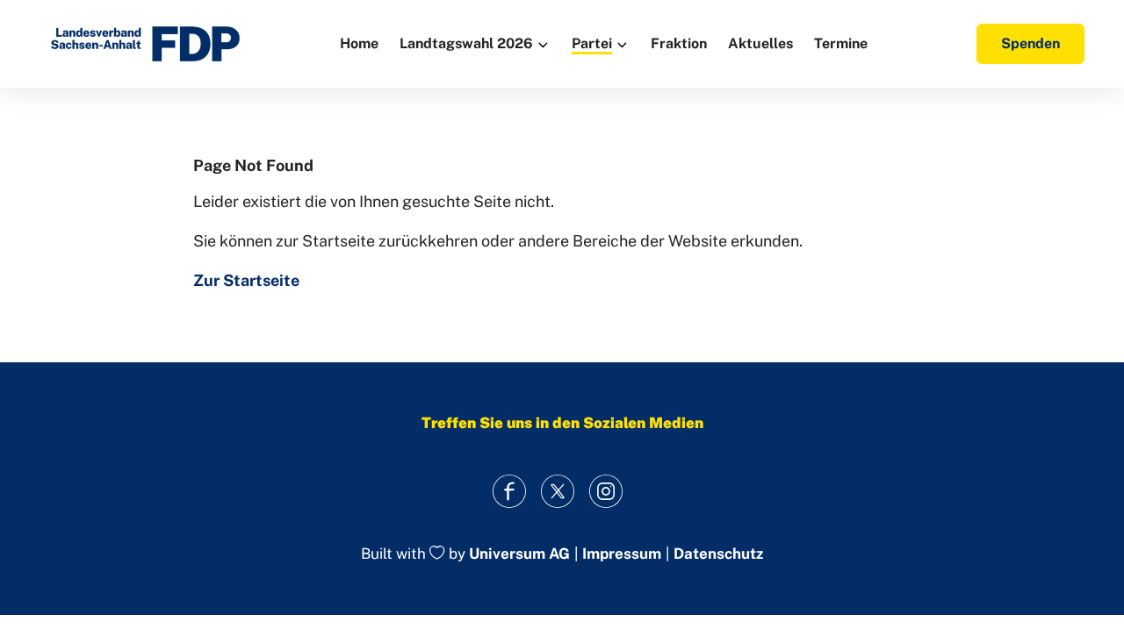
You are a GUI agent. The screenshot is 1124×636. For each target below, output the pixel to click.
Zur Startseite (246, 280)
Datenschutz (718, 554)
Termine (841, 43)
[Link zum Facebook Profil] (510, 491)
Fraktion (679, 43)
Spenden (1030, 43)
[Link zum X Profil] (558, 491)
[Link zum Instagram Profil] (606, 491)
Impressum (621, 554)
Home (359, 43)
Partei (592, 43)
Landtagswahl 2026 (466, 43)
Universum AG (519, 554)
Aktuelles (760, 43)
